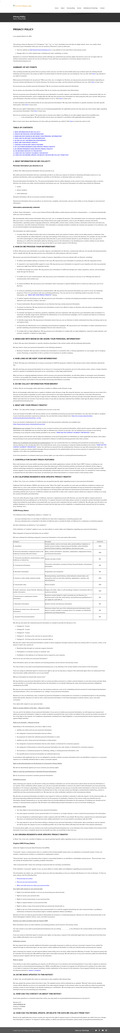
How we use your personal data (27, 882)
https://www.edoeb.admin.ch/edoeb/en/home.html (29, 424)
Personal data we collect (25, 878)
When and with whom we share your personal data (33, 885)
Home (15, 19)
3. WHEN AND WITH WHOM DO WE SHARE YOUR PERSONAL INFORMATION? (37, 136)
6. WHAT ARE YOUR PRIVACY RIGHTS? (25, 142)
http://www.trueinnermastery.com (40, 50)
